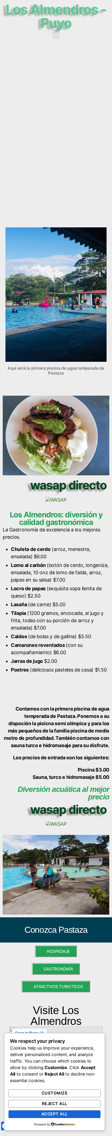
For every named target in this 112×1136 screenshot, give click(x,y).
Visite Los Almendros (56, 1015)
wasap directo (68, 485)
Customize (55, 1093)
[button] (56, 34)
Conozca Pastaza (56, 930)
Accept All (54, 1113)
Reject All (54, 1103)
